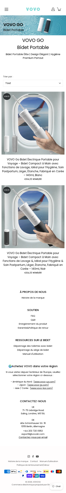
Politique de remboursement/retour (33, 465)
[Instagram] (28, 456)
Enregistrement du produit (33, 323)
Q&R (33, 319)
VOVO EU (37, 482)
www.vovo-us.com (44, 381)
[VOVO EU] (33, 9)
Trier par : (8, 76)
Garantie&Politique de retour (33, 327)
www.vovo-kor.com (41, 388)
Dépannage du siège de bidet (33, 349)
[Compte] (53, 9)
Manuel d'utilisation (33, 353)
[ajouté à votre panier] (59, 9)
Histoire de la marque (33, 297)
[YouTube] (37, 456)
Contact (34, 461)
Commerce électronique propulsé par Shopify (33, 484)
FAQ (33, 315)
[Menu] (6, 9)
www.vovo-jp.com (38, 384)
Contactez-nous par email (33, 437)
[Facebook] (33, 456)
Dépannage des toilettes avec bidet (33, 345)
